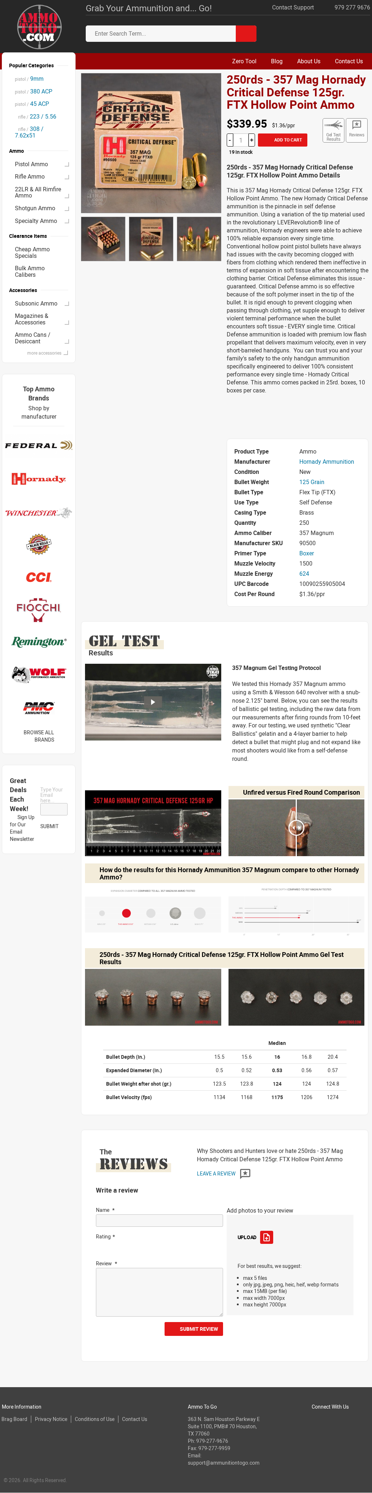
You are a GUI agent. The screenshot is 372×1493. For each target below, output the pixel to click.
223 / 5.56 (35, 116)
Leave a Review (216, 1173)
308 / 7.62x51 (29, 132)
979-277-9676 (212, 1440)
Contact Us (134, 1419)
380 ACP (33, 91)
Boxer (306, 553)
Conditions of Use (94, 1419)
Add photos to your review (260, 1210)
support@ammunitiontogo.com (223, 1462)
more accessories (44, 353)
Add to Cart (287, 140)
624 (304, 574)
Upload (247, 1237)
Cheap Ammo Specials (32, 252)
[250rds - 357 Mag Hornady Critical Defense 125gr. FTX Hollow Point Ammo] (151, 143)
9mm (29, 79)
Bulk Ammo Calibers (30, 271)
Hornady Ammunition (326, 462)
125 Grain (311, 482)
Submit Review (199, 1328)
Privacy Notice (51, 1419)
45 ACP (32, 104)
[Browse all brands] (63, 736)
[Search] (246, 33)
